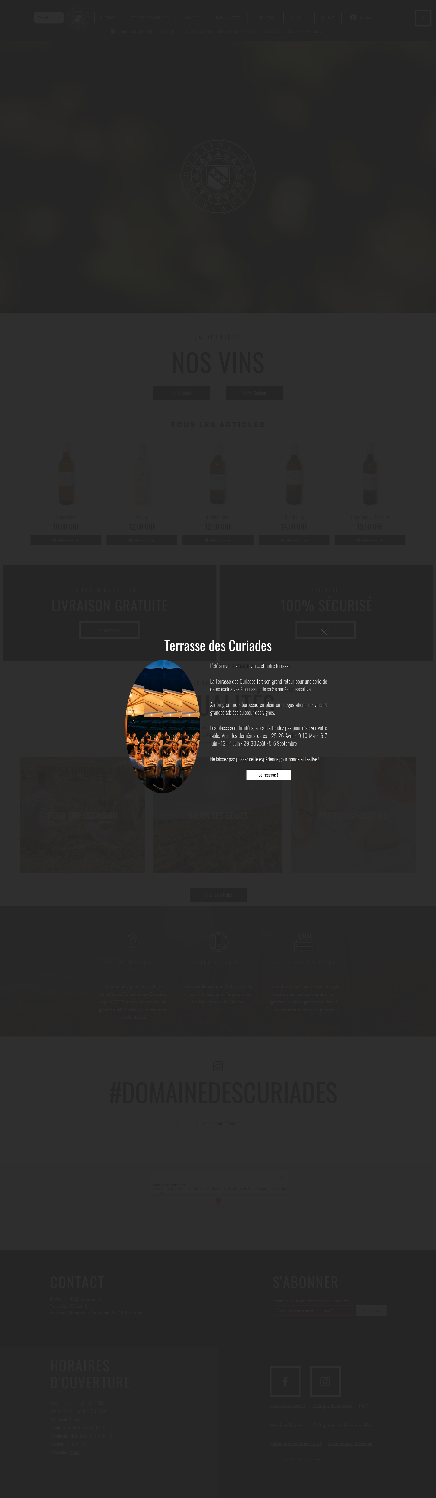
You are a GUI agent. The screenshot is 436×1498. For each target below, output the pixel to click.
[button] (324, 631)
